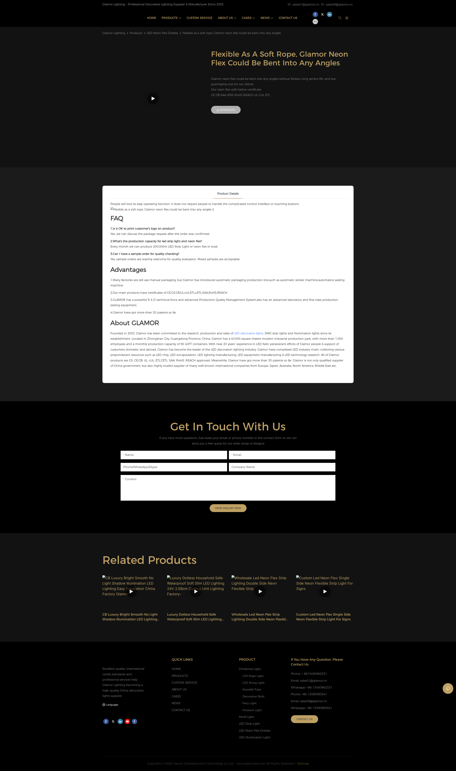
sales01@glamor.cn (305, 4)
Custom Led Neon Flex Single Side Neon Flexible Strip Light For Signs (323, 617)
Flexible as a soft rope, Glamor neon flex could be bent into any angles (232, 33)
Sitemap (302, 763)
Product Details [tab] (228, 193)
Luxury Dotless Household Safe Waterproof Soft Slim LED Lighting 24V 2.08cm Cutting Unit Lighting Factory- (194, 617)
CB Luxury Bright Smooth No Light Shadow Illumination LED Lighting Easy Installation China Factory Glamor (130, 617)
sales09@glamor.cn (339, 4)
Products (136, 33)
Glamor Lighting (113, 33)
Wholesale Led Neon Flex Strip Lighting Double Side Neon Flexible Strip (260, 617)
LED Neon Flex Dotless (162, 33)
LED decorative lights (248, 333)
